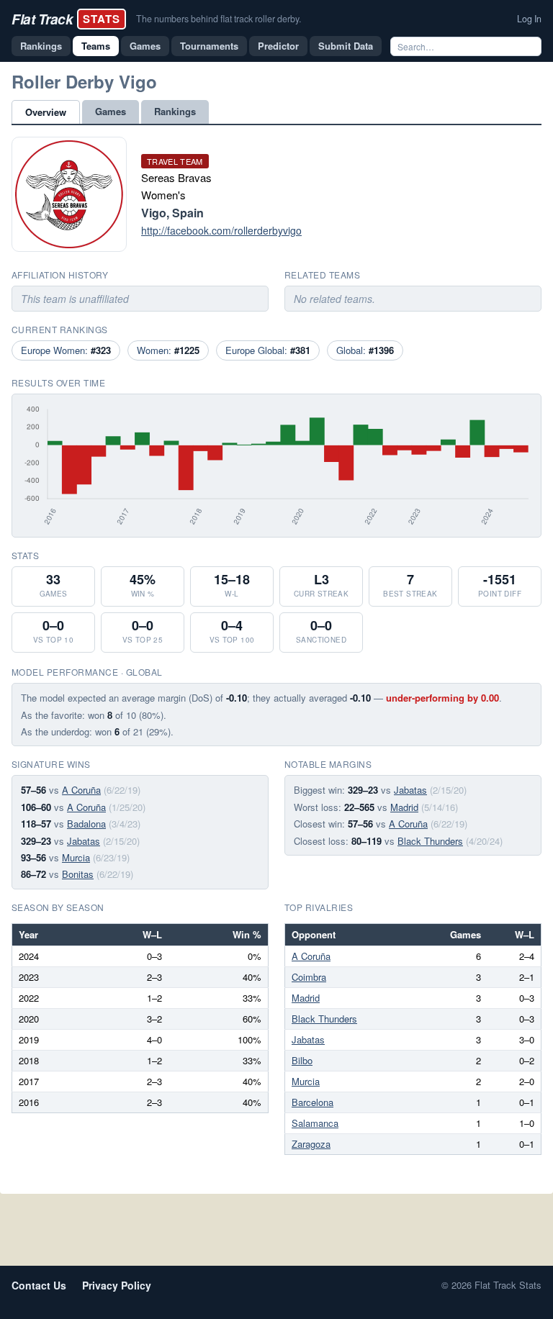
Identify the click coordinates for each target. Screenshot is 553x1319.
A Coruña (81, 790)
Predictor (278, 46)
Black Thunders (430, 841)
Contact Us (39, 1285)
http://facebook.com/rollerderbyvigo (221, 230)
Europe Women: (66, 350)
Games (145, 46)
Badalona (86, 823)
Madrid (404, 807)
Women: (168, 350)
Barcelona (312, 1102)
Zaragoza (311, 1144)
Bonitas (78, 874)
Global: (365, 350)
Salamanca (315, 1123)
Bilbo (302, 1060)
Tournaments (209, 46)
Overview (45, 112)
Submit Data (345, 46)
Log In (529, 18)
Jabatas (83, 841)
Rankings (41, 46)
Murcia (76, 857)
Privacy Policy (116, 1285)
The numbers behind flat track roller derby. (218, 18)
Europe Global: (267, 350)
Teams (95, 46)
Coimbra (309, 977)
